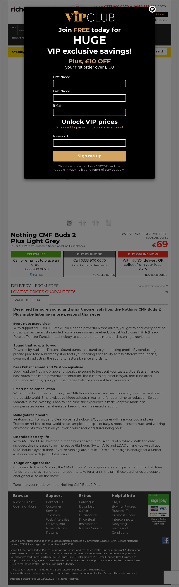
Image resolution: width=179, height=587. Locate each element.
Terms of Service (103, 169)
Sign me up (89, 156)
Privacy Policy (75, 169)
